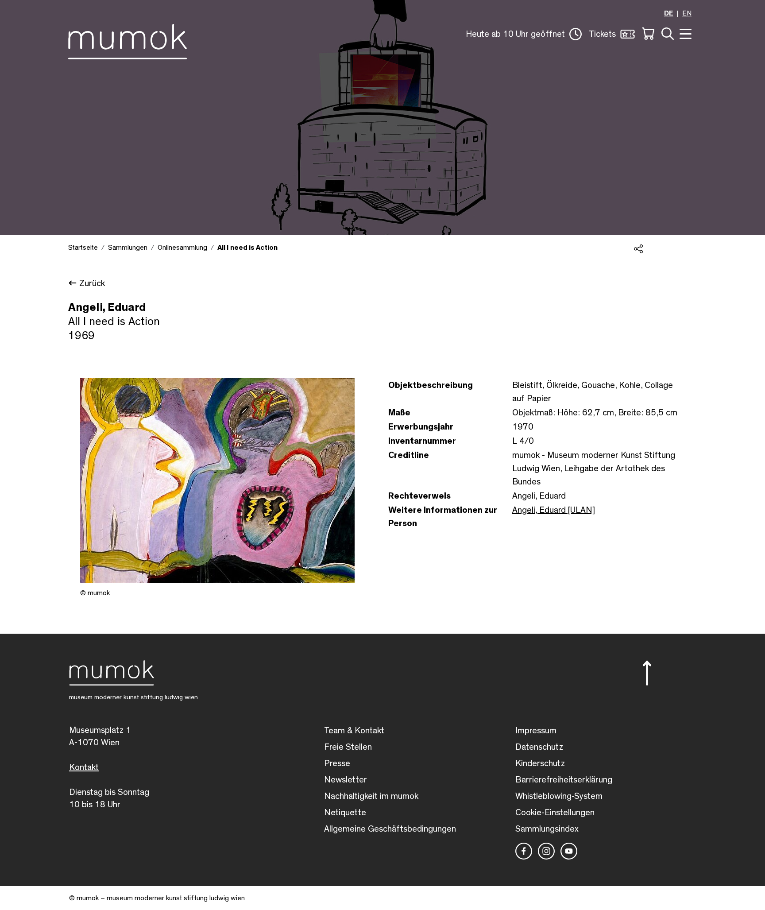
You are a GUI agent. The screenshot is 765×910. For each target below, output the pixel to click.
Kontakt (84, 767)
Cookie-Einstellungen (555, 812)
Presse (337, 763)
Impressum (535, 730)
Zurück (92, 283)
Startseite (83, 247)
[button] (523, 34)
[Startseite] (127, 39)
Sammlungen (127, 247)
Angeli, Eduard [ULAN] (553, 510)
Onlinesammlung (182, 247)
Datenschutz (539, 747)
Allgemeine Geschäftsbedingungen (390, 829)
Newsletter (345, 779)
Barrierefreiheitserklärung (563, 779)
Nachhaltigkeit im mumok (371, 796)
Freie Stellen (348, 747)
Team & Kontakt (354, 730)
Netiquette (345, 812)
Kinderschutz (540, 763)
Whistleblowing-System (559, 796)
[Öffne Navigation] (684, 33)
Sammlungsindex (547, 829)
